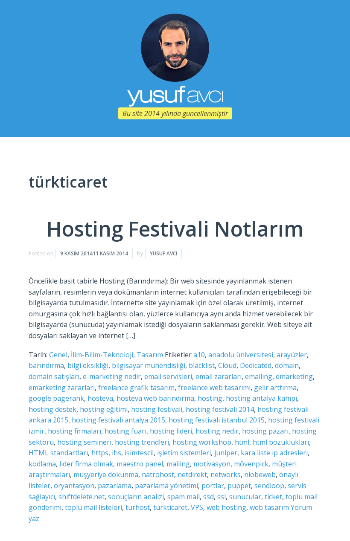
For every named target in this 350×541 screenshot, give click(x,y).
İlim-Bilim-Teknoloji (102, 354)
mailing (178, 464)
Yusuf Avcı (163, 253)
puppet (239, 485)
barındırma (46, 365)
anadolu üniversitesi (240, 354)
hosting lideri (171, 431)
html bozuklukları (281, 442)
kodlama (42, 464)
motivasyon (211, 464)
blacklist (202, 365)
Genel (58, 354)
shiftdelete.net (81, 496)
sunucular (245, 496)
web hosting (226, 507)
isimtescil (139, 452)
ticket (273, 496)
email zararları (218, 376)
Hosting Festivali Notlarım (175, 229)
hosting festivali (156, 409)
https (99, 452)
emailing (258, 376)
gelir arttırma (275, 387)
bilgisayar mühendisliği (148, 365)
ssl (221, 496)
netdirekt (192, 474)
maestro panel (140, 464)
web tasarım (269, 507)
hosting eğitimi (104, 409)
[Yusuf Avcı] (175, 47)
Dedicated (255, 365)
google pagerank (56, 398)
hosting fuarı (125, 431)
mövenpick (251, 464)
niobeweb (260, 474)
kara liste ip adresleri (274, 452)
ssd (208, 496)
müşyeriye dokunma (105, 474)
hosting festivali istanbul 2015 (217, 420)
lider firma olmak (86, 464)
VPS (197, 507)
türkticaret (170, 507)
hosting (210, 398)
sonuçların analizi (136, 496)
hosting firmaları (74, 431)
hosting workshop (201, 442)
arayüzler (292, 354)
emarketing (294, 376)
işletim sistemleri (184, 452)
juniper (225, 452)
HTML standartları (58, 452)
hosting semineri (84, 442)
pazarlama (114, 485)
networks (225, 474)
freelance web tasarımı (214, 387)
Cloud (227, 365)
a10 (199, 354)
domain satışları (54, 376)
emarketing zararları (62, 387)
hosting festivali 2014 (220, 409)
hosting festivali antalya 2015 (118, 420)
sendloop (269, 485)
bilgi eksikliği (87, 365)
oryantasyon (74, 485)
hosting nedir (217, 431)
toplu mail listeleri (93, 507)
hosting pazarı (265, 431)
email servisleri (168, 376)
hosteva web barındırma (155, 398)
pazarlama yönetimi (166, 485)
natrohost (158, 474)
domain (287, 365)
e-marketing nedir (112, 376)
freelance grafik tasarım (136, 387)
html (242, 442)
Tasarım (150, 354)
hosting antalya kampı (261, 398)
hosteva (100, 398)
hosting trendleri (142, 442)
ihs (116, 452)
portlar (212, 485)
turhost (137, 507)
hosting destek (52, 409)
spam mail (183, 496)
